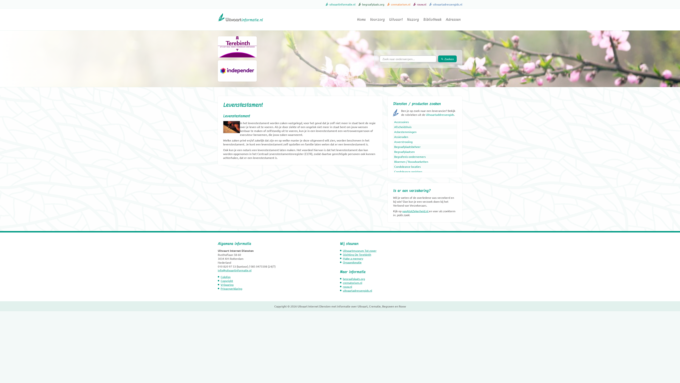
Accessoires (401, 122)
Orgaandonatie (352, 262)
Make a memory (353, 258)
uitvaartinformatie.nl (342, 4)
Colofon (226, 277)
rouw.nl (421, 4)
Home (361, 19)
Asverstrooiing (403, 141)
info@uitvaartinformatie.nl (234, 270)
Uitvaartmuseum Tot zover (359, 250)
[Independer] (237, 71)
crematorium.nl (400, 4)
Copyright (227, 280)
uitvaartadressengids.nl (447, 4)
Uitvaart (396, 19)
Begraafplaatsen (404, 151)
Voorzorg (377, 19)
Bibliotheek (432, 19)
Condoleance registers (408, 171)
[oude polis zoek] (428, 211)
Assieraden (401, 136)
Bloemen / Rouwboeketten (411, 161)
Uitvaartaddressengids (440, 114)
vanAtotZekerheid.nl (415, 211)
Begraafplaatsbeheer (407, 146)
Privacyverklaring (231, 288)
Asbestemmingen (405, 132)
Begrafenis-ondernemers (410, 156)
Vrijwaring (227, 284)
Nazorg (413, 19)
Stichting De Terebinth (357, 254)
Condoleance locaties (407, 166)
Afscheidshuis (403, 127)
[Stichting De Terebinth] (237, 47)
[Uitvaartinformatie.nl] (240, 23)
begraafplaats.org (373, 4)
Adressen (453, 19)
